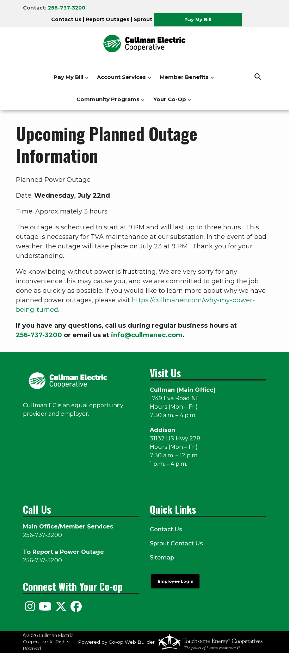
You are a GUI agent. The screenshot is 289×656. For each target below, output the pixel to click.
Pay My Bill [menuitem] (66, 81)
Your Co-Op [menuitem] (168, 103)
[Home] (144, 43)
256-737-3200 (66, 8)
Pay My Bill (197, 19)
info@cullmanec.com (147, 335)
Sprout (143, 19)
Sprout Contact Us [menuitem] (176, 543)
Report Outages (107, 19)
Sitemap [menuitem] (162, 557)
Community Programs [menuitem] (106, 103)
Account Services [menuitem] (119, 81)
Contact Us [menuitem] (166, 529)
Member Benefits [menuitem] (182, 81)
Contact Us (66, 19)
